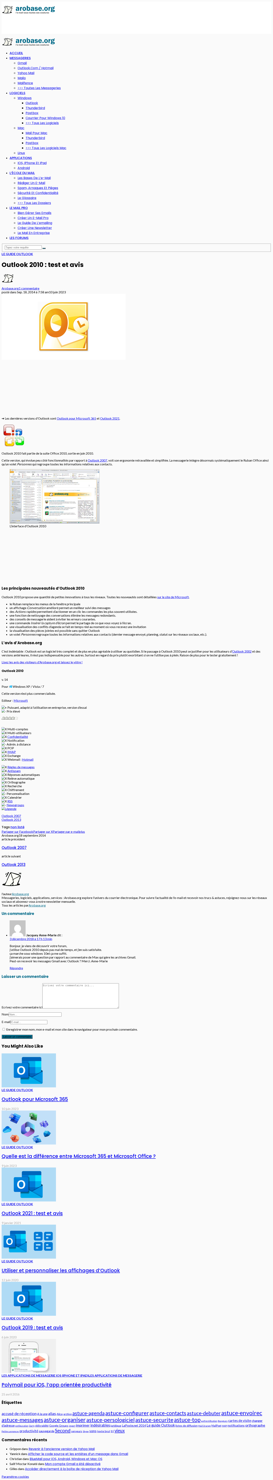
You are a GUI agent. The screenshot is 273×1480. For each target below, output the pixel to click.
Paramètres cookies (15, 1476)
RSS (10, 801)
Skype (86, 1431)
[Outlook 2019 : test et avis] (29, 1314)
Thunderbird (35, 108)
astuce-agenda (88, 1413)
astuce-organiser (65, 1419)
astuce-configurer (127, 1413)
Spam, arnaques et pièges (38, 188)
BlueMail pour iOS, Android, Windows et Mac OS (66, 1459)
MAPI (224, 1425)
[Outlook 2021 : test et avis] (29, 1200)
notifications (236, 1425)
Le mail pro (19, 208)
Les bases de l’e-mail (34, 178)
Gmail (22, 63)
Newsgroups (15, 805)
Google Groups (58, 1425)
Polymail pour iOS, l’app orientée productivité (57, 1384)
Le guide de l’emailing (35, 223)
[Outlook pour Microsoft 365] (29, 1086)
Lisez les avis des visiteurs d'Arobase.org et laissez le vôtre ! (42, 662)
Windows (25, 98)
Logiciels (17, 93)
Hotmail (27, 759)
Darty (32, 1425)
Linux (21, 153)
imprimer (83, 1425)
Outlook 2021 (110, 418)
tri (112, 1431)
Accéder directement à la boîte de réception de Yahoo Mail (72, 1469)
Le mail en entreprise (34, 233)
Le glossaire (27, 198)
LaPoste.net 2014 (134, 1425)
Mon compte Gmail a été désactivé (73, 1464)
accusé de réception (19, 1413)
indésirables (100, 1425)
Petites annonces (10, 1431)
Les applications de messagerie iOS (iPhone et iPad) (45, 1375)
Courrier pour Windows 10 (45, 118)
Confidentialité (17, 737)
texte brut (103, 1431)
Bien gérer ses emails (34, 213)
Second (63, 1430)
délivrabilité (42, 1425)
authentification (209, 1421)
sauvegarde (46, 1431)
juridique (116, 1425)
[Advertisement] (74, 24)
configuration (21, 1425)
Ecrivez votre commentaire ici (22, 1007)
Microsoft (21, 700)
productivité (29, 1431)
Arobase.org (10, 288)
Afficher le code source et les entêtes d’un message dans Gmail (78, 1454)
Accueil (16, 53)
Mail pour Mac (36, 133)
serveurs (76, 1431)
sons (93, 1431)
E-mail (6, 1022)
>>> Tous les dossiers (34, 203)
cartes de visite (239, 1420)
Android (24, 168)
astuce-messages (22, 1419)
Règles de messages (21, 767)
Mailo (22, 78)
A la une (42, 1414)
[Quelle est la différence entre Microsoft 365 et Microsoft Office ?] (29, 1143)
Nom (5, 1014)
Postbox (32, 113)
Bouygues (223, 1421)
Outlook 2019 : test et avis (32, 1327)
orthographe (255, 1425)
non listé (17, 827)
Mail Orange (204, 1425)
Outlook (32, 103)
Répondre (16, 968)
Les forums (19, 238)
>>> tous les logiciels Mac (46, 148)
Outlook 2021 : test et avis (32, 1213)
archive (67, 1414)
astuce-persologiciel (110, 1419)
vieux (120, 1430)
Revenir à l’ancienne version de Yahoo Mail (62, 1449)
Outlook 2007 (97, 460)
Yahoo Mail (26, 73)
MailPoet (216, 1425)
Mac (21, 128)
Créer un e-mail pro (33, 218)
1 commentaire (29, 288)
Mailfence (25, 83)
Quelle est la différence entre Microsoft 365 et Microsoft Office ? (79, 1156)
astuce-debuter (204, 1413)
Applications (21, 158)
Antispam (14, 771)
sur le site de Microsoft (173, 597)
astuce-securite (154, 1419)
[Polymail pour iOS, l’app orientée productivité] (29, 1372)
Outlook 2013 (11, 819)
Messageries (20, 58)
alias (52, 1413)
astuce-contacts (167, 1413)
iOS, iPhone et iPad (32, 163)
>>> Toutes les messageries (39, 88)
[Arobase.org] (29, 13)
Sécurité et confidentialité (38, 193)
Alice (60, 1414)
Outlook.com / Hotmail (36, 68)
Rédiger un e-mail (31, 183)
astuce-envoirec (241, 1412)
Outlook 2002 (242, 651)
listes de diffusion (186, 1425)
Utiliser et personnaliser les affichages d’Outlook (61, 1270)
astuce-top (187, 1419)
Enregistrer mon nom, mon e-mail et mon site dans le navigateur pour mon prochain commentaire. (71, 1029)
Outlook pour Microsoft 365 (76, 418)
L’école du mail (22, 173)
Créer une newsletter (35, 228)
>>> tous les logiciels (42, 123)
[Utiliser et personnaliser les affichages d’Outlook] (29, 1257)
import (72, 1425)
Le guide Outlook (17, 254)
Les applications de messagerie (115, 1375)
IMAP (11, 752)
